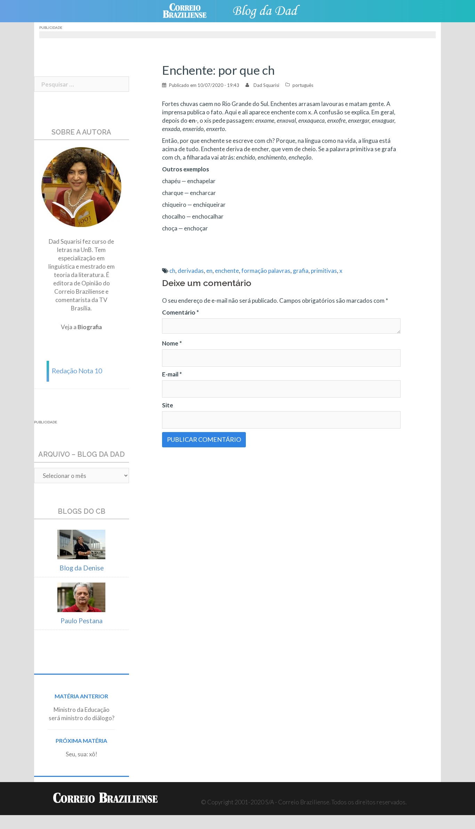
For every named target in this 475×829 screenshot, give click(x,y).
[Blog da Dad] (265, 10)
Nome (172, 343)
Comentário (180, 312)
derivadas (191, 270)
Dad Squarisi (266, 85)
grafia (300, 270)
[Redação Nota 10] (81, 370)
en (209, 270)
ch (172, 270)
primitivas (324, 270)
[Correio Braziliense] (190, 10)
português (302, 85)
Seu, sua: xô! (81, 754)
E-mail (172, 374)
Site (167, 405)
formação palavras (265, 270)
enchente (227, 270)
